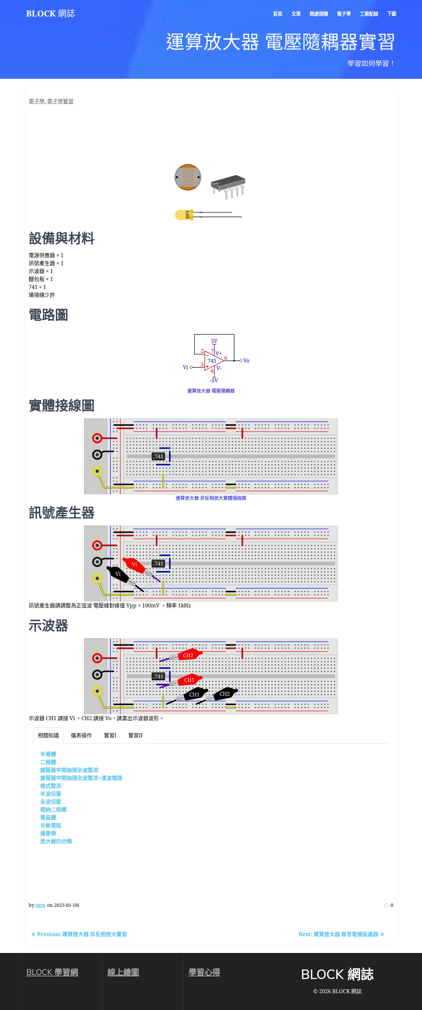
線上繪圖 (123, 972)
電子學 (344, 14)
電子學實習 (60, 101)
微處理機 (319, 14)
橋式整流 (50, 785)
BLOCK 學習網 (52, 972)
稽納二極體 (53, 809)
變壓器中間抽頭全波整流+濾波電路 (81, 777)
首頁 (277, 14)
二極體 (48, 762)
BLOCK (50, 13)
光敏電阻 (50, 825)
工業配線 (369, 14)
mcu (40, 905)
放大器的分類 (56, 841)
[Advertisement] (211, 134)
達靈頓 (48, 833)
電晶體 (48, 817)
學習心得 (204, 972)
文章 (296, 14)
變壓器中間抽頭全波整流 (69, 770)
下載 (391, 14)
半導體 (48, 754)
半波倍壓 (50, 793)
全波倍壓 (50, 801)
